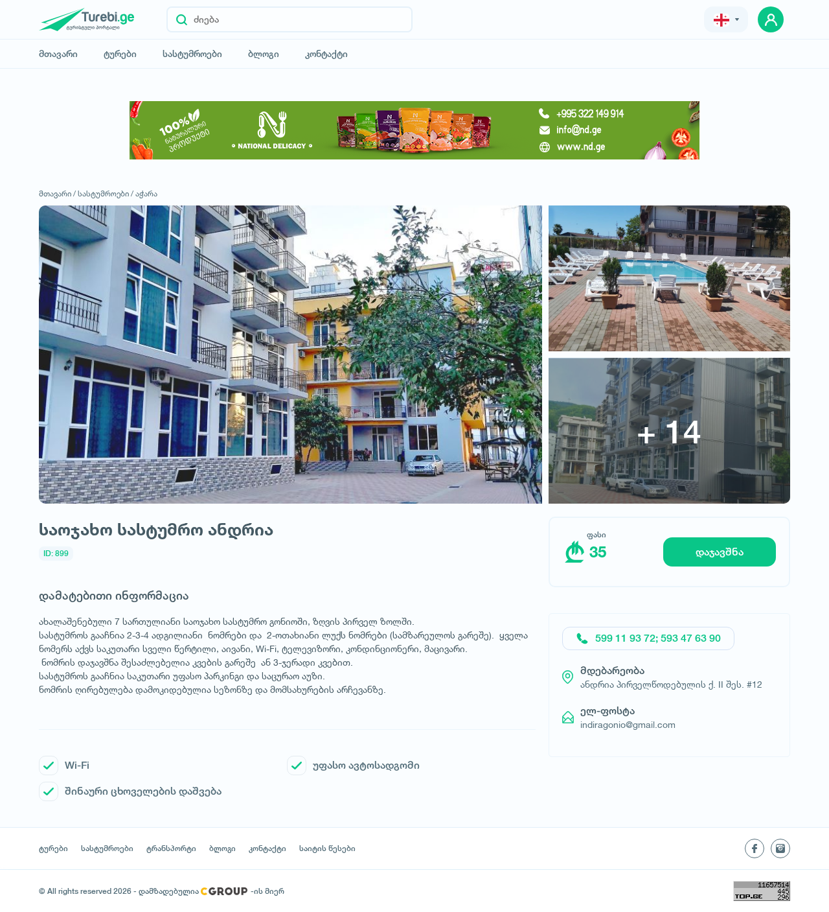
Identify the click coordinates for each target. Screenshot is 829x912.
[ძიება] (181, 19)
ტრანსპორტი (171, 848)
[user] (771, 19)
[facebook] (754, 848)
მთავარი (58, 54)
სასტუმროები (192, 54)
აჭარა (146, 193)
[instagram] (780, 848)
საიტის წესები (327, 848)
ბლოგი (263, 54)
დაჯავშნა (720, 552)
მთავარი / (57, 193)
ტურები (120, 54)
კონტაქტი (326, 54)
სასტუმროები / (105, 193)
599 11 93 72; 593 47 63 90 (658, 638)
